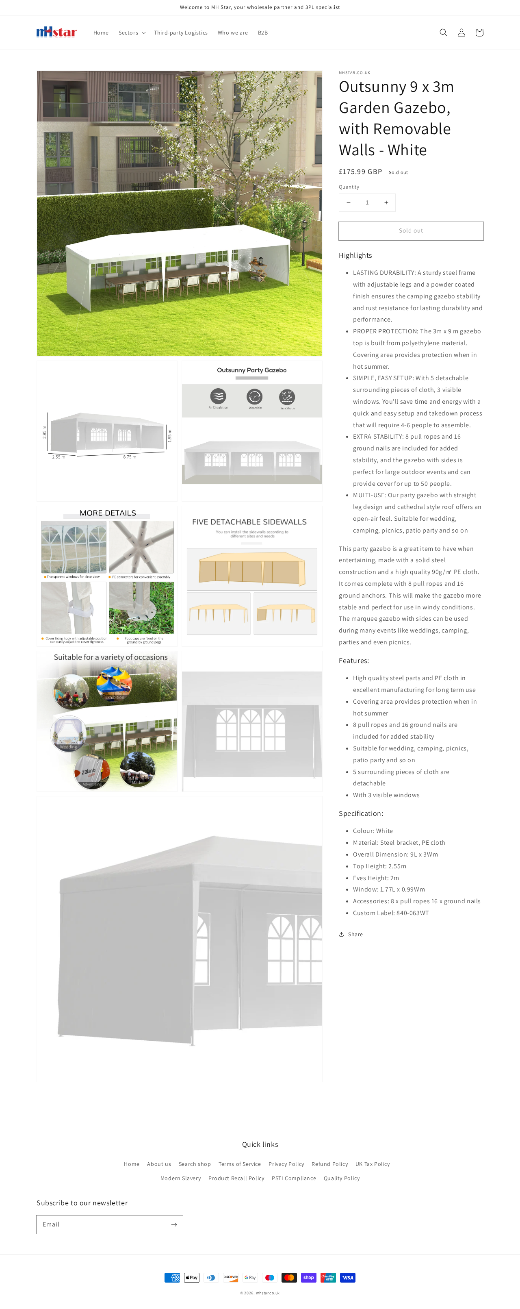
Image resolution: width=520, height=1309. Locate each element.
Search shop (195, 1164)
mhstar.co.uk (268, 1293)
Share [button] (355, 933)
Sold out (411, 230)
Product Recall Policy (236, 1178)
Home (131, 1164)
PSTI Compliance (294, 1178)
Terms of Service (240, 1164)
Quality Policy (342, 1178)
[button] (444, 32)
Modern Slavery (180, 1178)
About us (159, 1164)
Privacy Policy (286, 1164)
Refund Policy (330, 1164)
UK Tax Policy (372, 1164)
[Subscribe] (174, 1224)
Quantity (349, 186)
